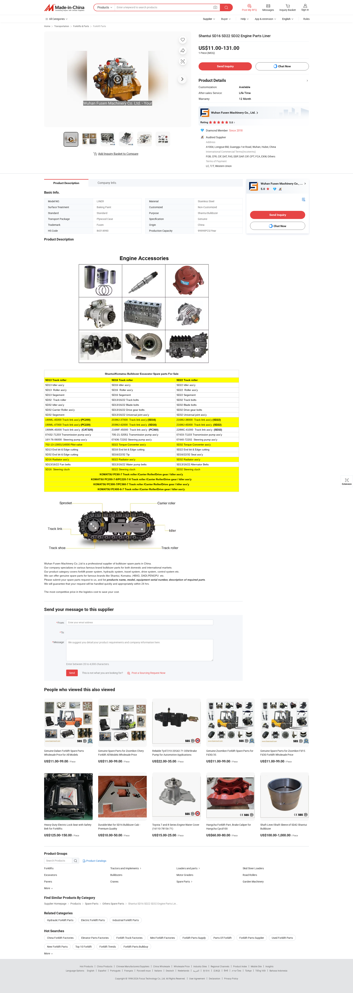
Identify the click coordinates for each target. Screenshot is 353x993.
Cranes (114, 881)
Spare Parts (183, 881)
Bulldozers (116, 875)
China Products (104, 966)
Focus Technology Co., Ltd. (152, 978)
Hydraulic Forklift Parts (60, 920)
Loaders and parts (186, 868)
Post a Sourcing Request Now (146, 673)
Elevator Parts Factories (95, 937)
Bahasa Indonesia (278, 970)
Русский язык (144, 970)
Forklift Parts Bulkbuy (136, 946)
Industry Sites (200, 966)
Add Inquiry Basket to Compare (118, 154)
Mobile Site (256, 966)
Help (243, 19)
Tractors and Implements (124, 868)
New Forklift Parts (57, 946)
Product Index (240, 966)
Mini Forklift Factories (162, 937)
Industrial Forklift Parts (126, 920)
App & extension (264, 19)
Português (115, 970)
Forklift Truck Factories (129, 937)
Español (102, 970)
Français (128, 970)
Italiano (158, 970)
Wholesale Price (182, 966)
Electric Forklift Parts (93, 920)
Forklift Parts (99, 26)
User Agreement (197, 978)
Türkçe (248, 970)
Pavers (48, 881)
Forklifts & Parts (81, 26)
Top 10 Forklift (83, 946)
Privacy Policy (231, 978)
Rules (306, 19)
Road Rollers (250, 875)
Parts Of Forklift (222, 937)
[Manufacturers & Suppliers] (64, 7)
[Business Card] (303, 199)
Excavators (50, 875)
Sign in (305, 9)
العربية (196, 970)
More (47, 953)
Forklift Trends (107, 946)
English (90, 970)
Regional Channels (220, 966)
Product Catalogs (96, 860)
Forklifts (49, 868)
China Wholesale (161, 966)
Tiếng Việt (260, 970)
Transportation (61, 26)
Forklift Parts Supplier (251, 937)
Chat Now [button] (284, 66)
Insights (269, 966)
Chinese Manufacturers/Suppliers (132, 966)
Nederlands (183, 970)
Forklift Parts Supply (194, 937)
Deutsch (170, 970)
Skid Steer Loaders (253, 868)
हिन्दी (226, 970)
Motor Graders (184, 875)
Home (47, 26)
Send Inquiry (225, 66)
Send (72, 673)
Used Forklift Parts (282, 937)
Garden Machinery (253, 881)
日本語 (216, 970)
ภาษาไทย (236, 970)
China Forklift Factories (60, 937)
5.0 (263, 189)
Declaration (214, 978)
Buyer (224, 19)
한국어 (206, 970)
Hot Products (86, 966)
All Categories (57, 19)
